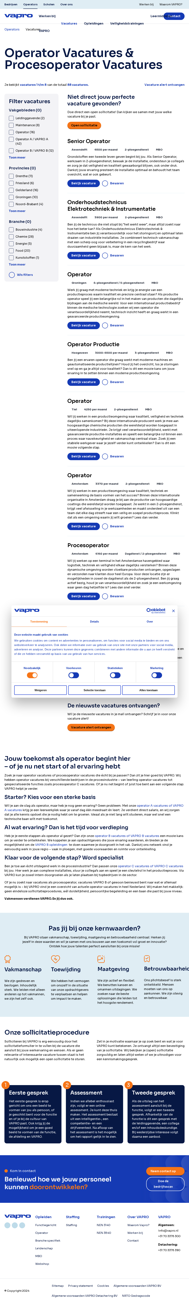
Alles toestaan (148, 690)
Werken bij (135, 1233)
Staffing (71, 1225)
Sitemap (58, 1286)
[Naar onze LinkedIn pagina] (7, 1225)
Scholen (48, 4)
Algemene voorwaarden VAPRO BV (137, 1286)
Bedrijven (10, 4)
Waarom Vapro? (138, 1225)
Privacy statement (80, 1286)
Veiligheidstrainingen (127, 23)
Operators (30, 4)
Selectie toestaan (95, 690)
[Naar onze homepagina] (18, 16)
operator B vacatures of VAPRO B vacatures (127, 836)
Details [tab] (94, 621)
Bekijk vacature (83, 183)
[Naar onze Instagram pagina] (15, 1225)
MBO (38, 1256)
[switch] (73, 675)
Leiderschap (44, 1248)
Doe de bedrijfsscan (163, 1183)
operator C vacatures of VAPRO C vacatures (150, 866)
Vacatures (69, 23)
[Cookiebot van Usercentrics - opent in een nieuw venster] (149, 611)
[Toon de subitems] (79, 24)
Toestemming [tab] (39, 621)
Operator (41, 1233)
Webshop (42, 1264)
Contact (174, 16)
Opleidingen (93, 23)
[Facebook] (22, 1225)
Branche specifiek (47, 1240)
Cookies (103, 1286)
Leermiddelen (161, 16)
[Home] (17, 1217)
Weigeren (41, 690)
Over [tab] (150, 621)
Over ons (66, 4)
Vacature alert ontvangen (91, 727)
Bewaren (117, 183)
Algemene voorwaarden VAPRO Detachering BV (85, 1295)
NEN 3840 (104, 1233)
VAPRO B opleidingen (51, 845)
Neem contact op (163, 1171)
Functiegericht (45, 1225)
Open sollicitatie (84, 125)
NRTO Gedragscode (136, 1295)
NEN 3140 (103, 1225)
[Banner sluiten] (173, 611)
